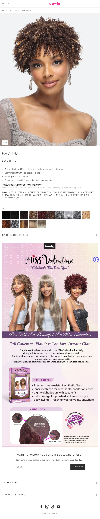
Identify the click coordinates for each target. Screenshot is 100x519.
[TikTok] (53, 506)
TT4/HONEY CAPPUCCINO (33, 224)
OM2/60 (77, 215)
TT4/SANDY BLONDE (42, 224)
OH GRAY (59, 215)
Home (4, 10)
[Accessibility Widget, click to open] (96, 259)
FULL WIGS (14, 10)
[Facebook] (41, 506)
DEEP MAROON (42, 215)
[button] (3, 4)
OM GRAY (68, 215)
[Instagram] (47, 506)
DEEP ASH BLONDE (33, 215)
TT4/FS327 (24, 224)
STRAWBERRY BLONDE (86, 215)
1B (15, 215)
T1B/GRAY (15, 224)
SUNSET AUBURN (6, 224)
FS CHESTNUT (50, 215)
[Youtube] (58, 506)
